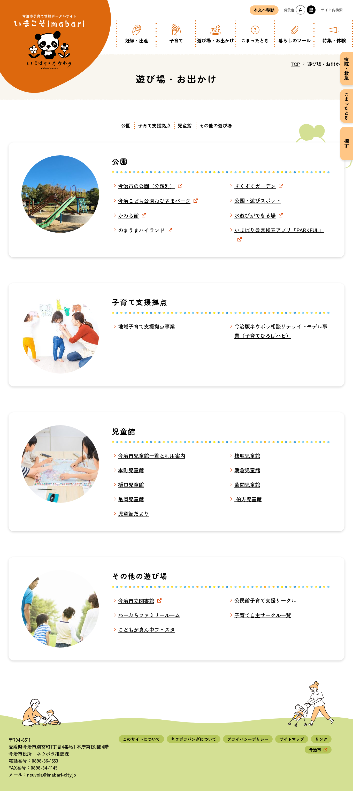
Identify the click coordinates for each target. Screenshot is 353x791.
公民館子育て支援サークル (265, 600)
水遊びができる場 (255, 215)
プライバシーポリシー (247, 739)
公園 (126, 125)
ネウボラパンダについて (193, 739)
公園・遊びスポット (257, 200)
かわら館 (128, 215)
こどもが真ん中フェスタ (146, 629)
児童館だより (133, 513)
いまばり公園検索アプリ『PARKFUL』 (279, 230)
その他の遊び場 (215, 125)
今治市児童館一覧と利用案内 (151, 455)
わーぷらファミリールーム (149, 615)
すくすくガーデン (255, 186)
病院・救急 (346, 68)
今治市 (315, 750)
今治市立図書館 (136, 600)
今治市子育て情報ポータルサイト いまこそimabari (49, 42)
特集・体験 (334, 40)
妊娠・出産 (136, 40)
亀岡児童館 (131, 499)
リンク (321, 739)
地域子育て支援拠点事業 (146, 326)
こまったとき (255, 40)
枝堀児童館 (247, 455)
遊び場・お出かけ (215, 40)
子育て (176, 40)
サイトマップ (291, 739)
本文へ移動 (264, 10)
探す (346, 143)
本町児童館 (131, 470)
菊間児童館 (247, 484)
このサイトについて (141, 739)
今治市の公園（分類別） (146, 186)
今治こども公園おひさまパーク (154, 200)
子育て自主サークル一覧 (262, 615)
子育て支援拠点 (154, 125)
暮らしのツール (294, 40)
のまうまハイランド (141, 230)
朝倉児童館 (247, 470)
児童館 (185, 125)
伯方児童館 (248, 499)
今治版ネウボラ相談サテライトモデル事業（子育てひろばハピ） (280, 331)
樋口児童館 (131, 484)
